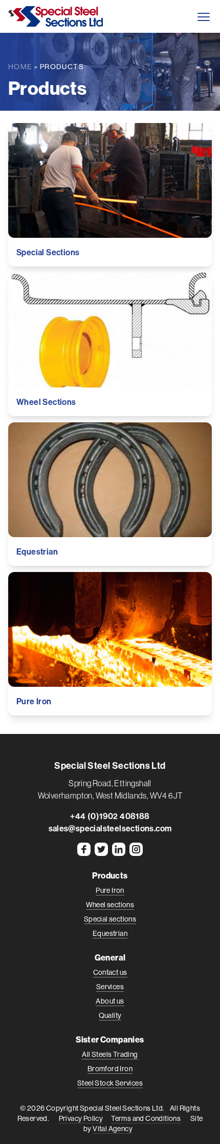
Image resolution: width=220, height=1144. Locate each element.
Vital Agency (113, 1128)
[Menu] (203, 16)
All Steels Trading (110, 1054)
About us (110, 1001)
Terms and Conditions (146, 1118)
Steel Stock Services (110, 1083)
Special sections (110, 919)
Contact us (110, 972)
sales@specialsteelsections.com (110, 828)
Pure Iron (110, 890)
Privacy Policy (81, 1118)
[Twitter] (101, 849)
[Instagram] (136, 849)
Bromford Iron (110, 1068)
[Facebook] (84, 849)
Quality (110, 1015)
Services (110, 986)
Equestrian (110, 933)
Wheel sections (110, 904)
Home (20, 66)
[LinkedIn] (118, 849)
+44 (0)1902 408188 (109, 816)
